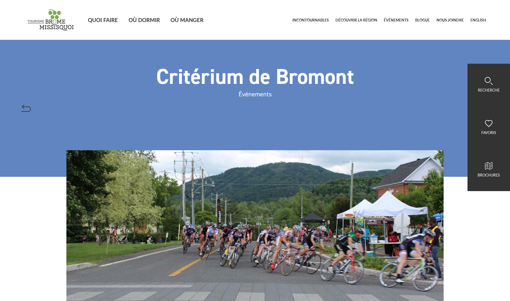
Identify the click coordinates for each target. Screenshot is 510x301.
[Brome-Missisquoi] (50, 20)
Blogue (422, 20)
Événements (396, 20)
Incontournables (310, 20)
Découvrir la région (356, 20)
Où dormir (144, 20)
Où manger (187, 20)
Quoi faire (103, 20)
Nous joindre (450, 20)
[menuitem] (478, 20)
